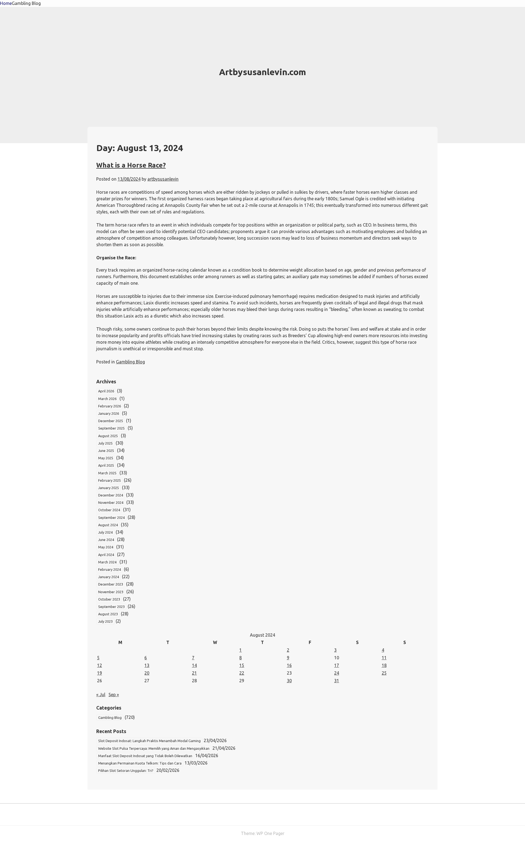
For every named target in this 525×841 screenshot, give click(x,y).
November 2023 (110, 592)
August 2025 (108, 436)
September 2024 (111, 517)
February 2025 (109, 480)
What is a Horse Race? (131, 165)
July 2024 (105, 532)
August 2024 (108, 525)
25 (384, 673)
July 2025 (105, 443)
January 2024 (108, 577)
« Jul (100, 694)
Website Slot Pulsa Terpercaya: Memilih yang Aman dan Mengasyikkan (153, 748)
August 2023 (108, 614)
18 (384, 665)
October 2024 (109, 510)
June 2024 (106, 540)
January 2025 (108, 488)
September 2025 (111, 428)
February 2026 (109, 406)
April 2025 (106, 465)
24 (336, 673)
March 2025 (107, 473)
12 (99, 665)
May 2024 (105, 547)
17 (336, 665)
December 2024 (110, 495)
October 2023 (109, 599)
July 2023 (105, 621)
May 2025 (105, 458)
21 (194, 673)
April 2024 (106, 555)
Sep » (114, 694)
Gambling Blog (26, 3)
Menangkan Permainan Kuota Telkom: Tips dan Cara (140, 763)
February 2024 (109, 569)
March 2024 (107, 562)
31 (336, 680)
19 (99, 673)
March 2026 (107, 399)
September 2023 (111, 606)
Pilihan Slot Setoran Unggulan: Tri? (125, 770)
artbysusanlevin (163, 179)
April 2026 (106, 391)
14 (194, 665)
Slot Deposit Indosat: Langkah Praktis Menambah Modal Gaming (149, 741)
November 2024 (110, 502)
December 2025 (110, 421)
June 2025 (106, 450)
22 (241, 673)
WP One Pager (270, 833)
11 (384, 657)
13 (146, 665)
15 (241, 665)
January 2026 (108, 413)
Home (6, 3)
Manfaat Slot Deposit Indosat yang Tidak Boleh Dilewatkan (145, 756)
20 (146, 673)
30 (289, 680)
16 (289, 665)
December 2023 (110, 584)
